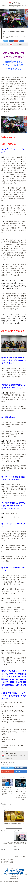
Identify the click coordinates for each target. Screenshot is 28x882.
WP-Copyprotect (14, 881)
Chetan (8, 881)
